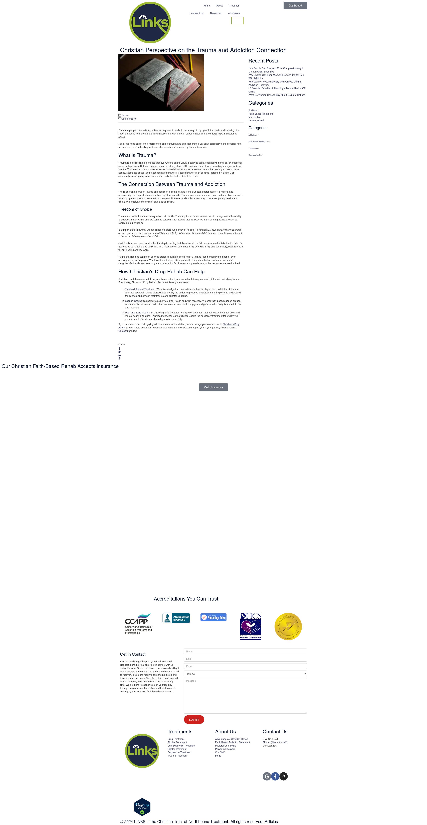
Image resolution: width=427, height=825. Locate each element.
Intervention (255, 117)
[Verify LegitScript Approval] (142, 807)
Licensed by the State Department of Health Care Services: (187, 764)
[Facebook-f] (275, 776)
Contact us (124, 330)
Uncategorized (256, 120)
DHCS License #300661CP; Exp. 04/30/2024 (187, 767)
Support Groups (133, 300)
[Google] (267, 776)
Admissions (234, 13)
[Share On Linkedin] (119, 355)
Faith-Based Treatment (261, 113)
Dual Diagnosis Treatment (138, 312)
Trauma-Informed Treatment (140, 289)
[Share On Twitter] (119, 351)
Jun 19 (125, 115)
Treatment (234, 5)
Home (206, 5)
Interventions (196, 13)
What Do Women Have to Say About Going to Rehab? (277, 94)
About (220, 5)
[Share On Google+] (119, 358)
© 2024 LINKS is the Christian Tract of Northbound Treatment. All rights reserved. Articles (199, 821)
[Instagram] (283, 776)
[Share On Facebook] (119, 348)
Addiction (253, 110)
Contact (237, 20)
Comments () (129, 118)
